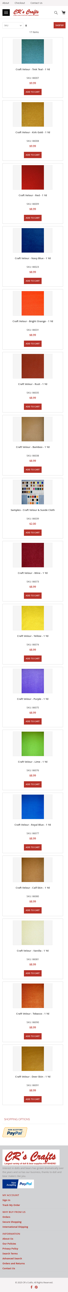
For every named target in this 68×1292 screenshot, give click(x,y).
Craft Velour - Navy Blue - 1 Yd (33, 258)
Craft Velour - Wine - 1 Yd (33, 573)
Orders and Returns (13, 1263)
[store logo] (26, 12)
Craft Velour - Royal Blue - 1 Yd (33, 824)
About (5, 2)
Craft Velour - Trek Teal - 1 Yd (33, 69)
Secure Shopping (11, 1221)
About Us (7, 1238)
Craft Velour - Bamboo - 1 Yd (33, 447)
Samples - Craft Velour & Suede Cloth (33, 510)
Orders (6, 1216)
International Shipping (15, 1226)
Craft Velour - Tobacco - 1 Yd (32, 1013)
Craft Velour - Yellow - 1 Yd (32, 636)
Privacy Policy (10, 1248)
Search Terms (10, 1253)
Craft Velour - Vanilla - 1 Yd (33, 950)
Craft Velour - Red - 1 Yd (33, 195)
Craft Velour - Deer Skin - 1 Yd (32, 1076)
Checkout (20, 2)
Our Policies (9, 1243)
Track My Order (11, 1205)
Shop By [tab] (59, 25)
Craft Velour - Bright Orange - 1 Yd (33, 321)
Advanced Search (12, 1258)
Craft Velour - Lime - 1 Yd (32, 761)
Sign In (6, 1200)
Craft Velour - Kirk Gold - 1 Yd (33, 132)
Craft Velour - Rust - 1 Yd (32, 384)
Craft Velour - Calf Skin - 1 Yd (33, 887)
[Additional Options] (14, 1131)
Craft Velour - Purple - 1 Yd (32, 699)
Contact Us (36, 2)
